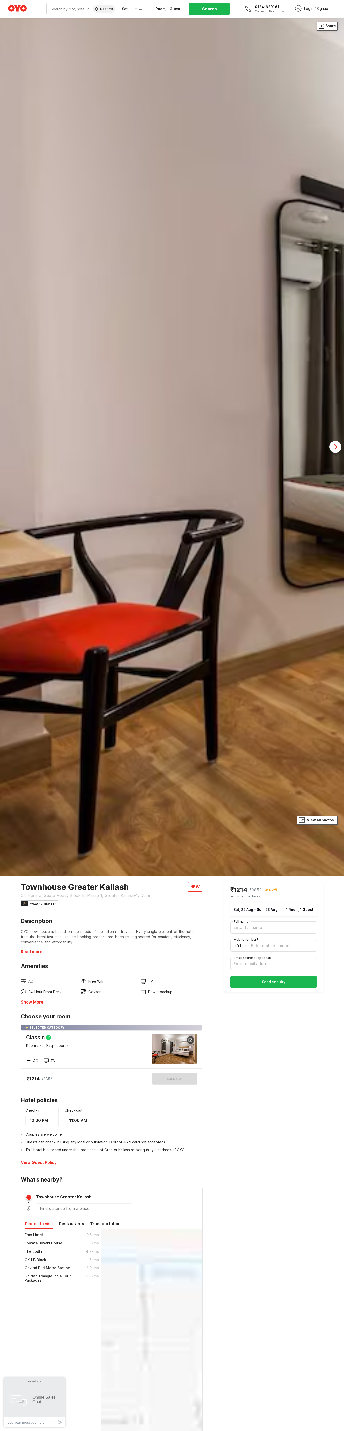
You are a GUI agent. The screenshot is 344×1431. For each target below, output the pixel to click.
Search (209, 8)
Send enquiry (273, 982)
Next (335, 447)
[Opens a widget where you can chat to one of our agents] (34, 1402)
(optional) (252, 958)
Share (330, 26)
